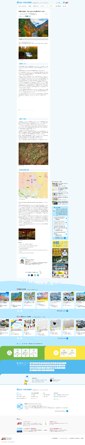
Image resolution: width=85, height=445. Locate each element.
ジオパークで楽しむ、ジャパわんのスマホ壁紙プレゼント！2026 (29, 302)
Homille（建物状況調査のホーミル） (56, 428)
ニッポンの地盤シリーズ (33, 14)
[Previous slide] (18, 311)
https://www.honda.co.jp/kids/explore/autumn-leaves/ (26, 247)
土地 (7, 332)
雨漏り (57, 365)
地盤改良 (5, 305)
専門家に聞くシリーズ (33, 13)
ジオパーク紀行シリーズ (29, 305)
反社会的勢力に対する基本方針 (75, 438)
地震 (60, 218)
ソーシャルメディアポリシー (63, 438)
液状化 (63, 218)
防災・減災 (64, 6)
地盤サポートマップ (61, 223)
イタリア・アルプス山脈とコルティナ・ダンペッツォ (55, 302)
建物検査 (50, 363)
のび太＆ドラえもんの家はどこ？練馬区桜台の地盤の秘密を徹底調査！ (16, 330)
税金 (31, 367)
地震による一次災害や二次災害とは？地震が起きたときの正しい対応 (59, 222)
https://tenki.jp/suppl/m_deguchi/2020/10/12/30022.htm (26, 252)
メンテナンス (42, 6)
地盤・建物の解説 (58, 6)
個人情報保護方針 (55, 438)
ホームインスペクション (42, 335)
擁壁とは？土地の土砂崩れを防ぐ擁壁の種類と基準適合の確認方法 (63, 202)
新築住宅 (53, 332)
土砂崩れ (61, 230)
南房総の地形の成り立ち (41, 301)
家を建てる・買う (35, 6)
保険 (63, 365)
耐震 (53, 365)
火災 (57, 223)
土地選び (30, 6)
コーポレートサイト (27, 421)
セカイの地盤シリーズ (55, 306)
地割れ (54, 363)
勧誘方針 (82, 438)
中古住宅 (56, 332)
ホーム (20, 343)
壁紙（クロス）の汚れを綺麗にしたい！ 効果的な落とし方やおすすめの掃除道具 (63, 188)
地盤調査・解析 (57, 218)
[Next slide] (21, 311)
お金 (60, 365)
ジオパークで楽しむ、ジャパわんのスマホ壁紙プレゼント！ (68, 302)
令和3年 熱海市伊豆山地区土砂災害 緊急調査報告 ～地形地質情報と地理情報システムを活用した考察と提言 (59, 227)
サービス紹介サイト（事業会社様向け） (30, 428)
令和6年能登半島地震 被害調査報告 (59, 217)
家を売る (36, 365)
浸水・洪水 (63, 363)
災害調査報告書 (57, 219)
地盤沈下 (59, 363)
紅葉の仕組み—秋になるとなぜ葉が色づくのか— (36, 343)
